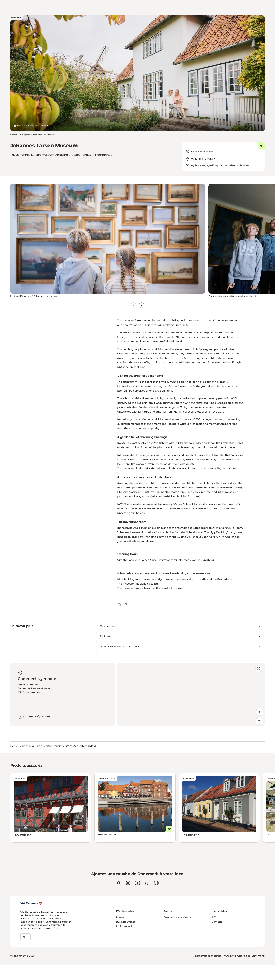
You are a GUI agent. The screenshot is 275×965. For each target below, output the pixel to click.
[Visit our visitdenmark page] (137, 883)
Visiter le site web (201, 159)
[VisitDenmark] (31, 903)
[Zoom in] (259, 712)
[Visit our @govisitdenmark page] (147, 883)
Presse (120, 917)
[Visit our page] (128, 883)
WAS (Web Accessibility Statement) (244, 955)
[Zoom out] (259, 721)
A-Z (214, 917)
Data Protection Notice (208, 955)
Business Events (125, 921)
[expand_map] (258, 668)
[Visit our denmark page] (118, 883)
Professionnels (124, 926)
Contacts (217, 921)
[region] (191, 694)
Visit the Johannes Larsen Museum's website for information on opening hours (166, 559)
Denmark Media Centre (177, 917)
